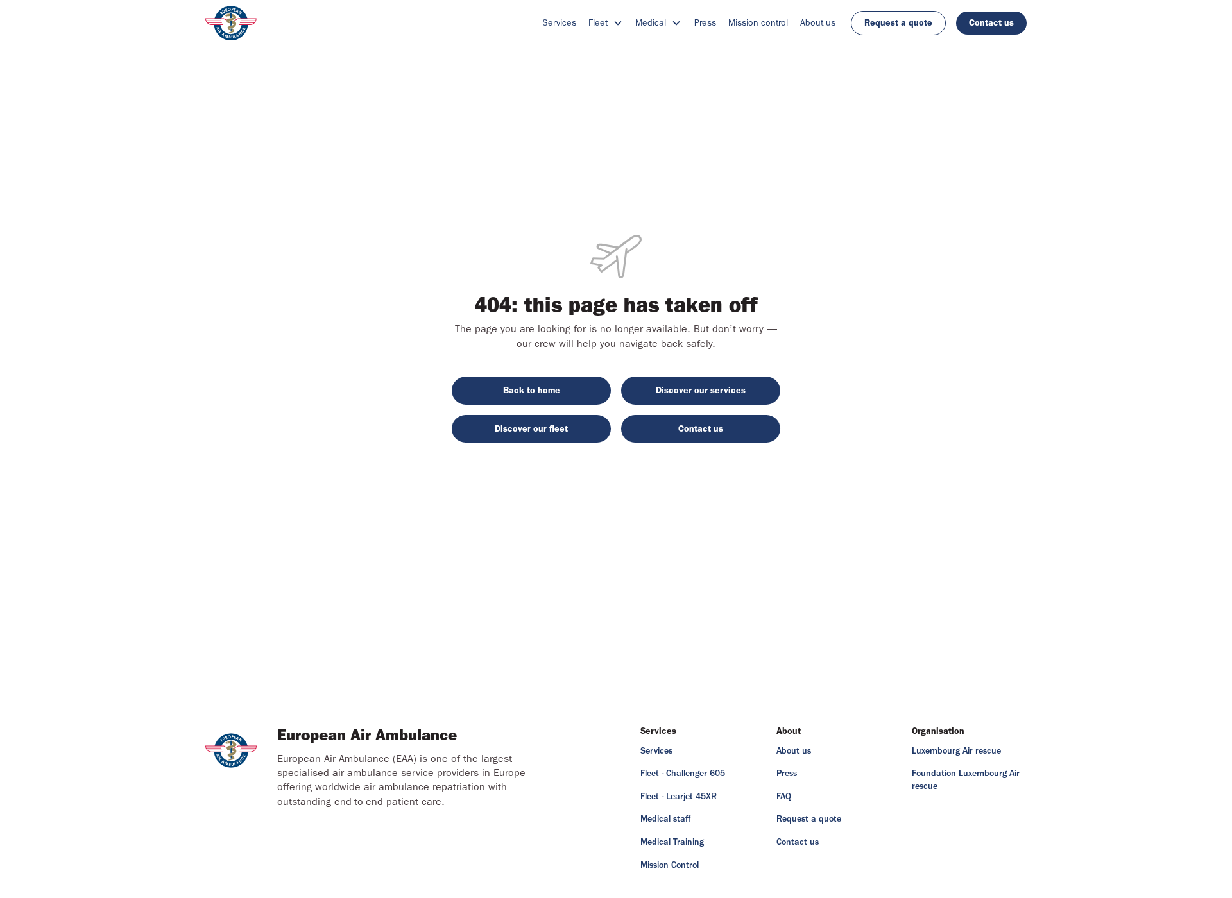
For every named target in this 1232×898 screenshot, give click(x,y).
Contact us (991, 22)
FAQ (783, 797)
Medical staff (665, 819)
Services (559, 22)
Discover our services (701, 390)
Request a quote (898, 22)
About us (817, 22)
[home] (231, 23)
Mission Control (669, 865)
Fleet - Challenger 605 (682, 773)
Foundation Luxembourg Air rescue (966, 780)
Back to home (531, 390)
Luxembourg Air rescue (956, 751)
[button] (605, 22)
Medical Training (672, 842)
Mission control (758, 22)
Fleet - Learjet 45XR (678, 797)
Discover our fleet (531, 428)
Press (705, 22)
